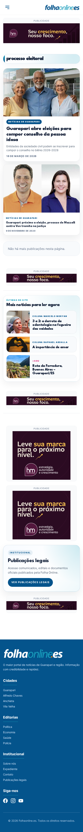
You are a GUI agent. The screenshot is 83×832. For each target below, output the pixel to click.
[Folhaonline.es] (62, 7)
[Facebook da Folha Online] (5, 800)
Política (7, 726)
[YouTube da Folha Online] (21, 800)
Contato (8, 774)
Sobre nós (9, 763)
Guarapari (9, 690)
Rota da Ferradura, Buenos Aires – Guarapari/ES (47, 369)
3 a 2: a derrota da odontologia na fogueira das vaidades (51, 325)
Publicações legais (14, 779)
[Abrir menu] (7, 7)
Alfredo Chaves (12, 695)
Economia (9, 732)
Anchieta (8, 701)
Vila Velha (9, 706)
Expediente (10, 769)
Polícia (7, 743)
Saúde (7, 737)
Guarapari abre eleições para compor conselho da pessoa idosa (38, 134)
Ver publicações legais (30, 582)
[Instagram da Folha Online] (13, 800)
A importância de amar (50, 347)
